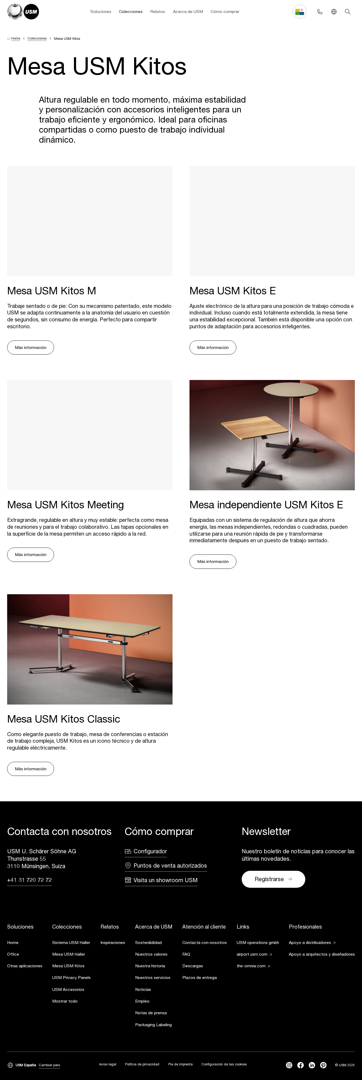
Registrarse (269, 879)
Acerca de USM (188, 11)
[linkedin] (312, 1065)
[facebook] (300, 1065)
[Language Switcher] (334, 12)
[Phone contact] (320, 12)
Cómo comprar (225, 11)
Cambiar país (49, 1065)
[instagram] (289, 1065)
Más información (30, 347)
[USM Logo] (23, 11)
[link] (24, 943)
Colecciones (131, 11)
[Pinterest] (323, 1065)
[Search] (348, 12)
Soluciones (100, 11)
